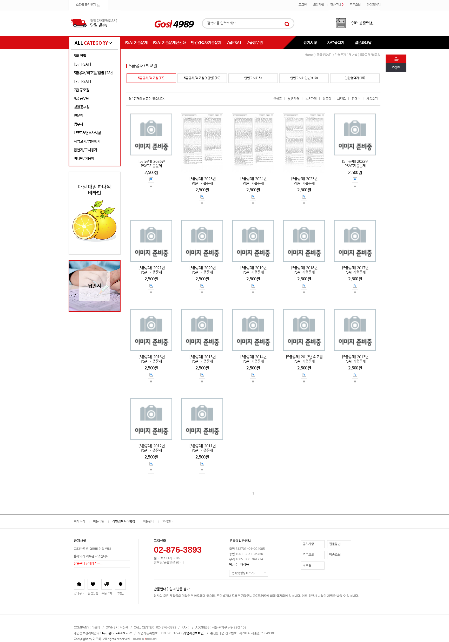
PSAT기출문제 (136, 42)
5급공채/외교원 (370, 55)
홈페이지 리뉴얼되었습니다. (92, 556)
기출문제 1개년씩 (346, 55)
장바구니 (337, 5)
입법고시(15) (253, 78)
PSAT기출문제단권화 (169, 42)
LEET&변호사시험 (87, 133)
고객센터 (168, 521)
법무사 (78, 124)
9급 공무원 (81, 99)
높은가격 (311, 99)
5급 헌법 (80, 56)
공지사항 (310, 42)
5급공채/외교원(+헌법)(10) (202, 78)
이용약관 (98, 521)
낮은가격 (293, 99)
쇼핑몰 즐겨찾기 (86, 5)
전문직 (78, 116)
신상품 (277, 99)
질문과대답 (363, 42)
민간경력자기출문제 (206, 42)
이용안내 (148, 521)
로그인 (303, 5)
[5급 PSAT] (82, 64)
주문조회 (355, 5)
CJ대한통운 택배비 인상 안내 (92, 549)
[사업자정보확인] (193, 633)
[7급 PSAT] (82, 81)
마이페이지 (374, 5)
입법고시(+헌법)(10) (304, 78)
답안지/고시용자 (85, 150)
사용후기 (372, 99)
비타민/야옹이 (84, 159)
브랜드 (341, 99)
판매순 (356, 99)
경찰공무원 (81, 107)
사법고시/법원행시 (87, 141)
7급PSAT (234, 42)
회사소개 (79, 521)
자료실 (307, 565)
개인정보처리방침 (123, 521)
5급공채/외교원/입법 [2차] (93, 73)
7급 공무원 (81, 90)
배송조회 (335, 555)
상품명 (327, 99)
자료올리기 (335, 42)
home (309, 55)
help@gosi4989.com (117, 633)
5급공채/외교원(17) (151, 78)
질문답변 (335, 544)
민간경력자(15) (355, 78)
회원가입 (318, 5)
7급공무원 (255, 42)
